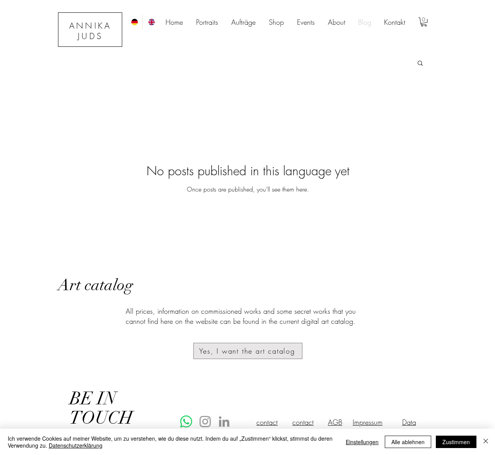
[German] (134, 21)
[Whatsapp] (186, 421)
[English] (150, 21)
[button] (423, 22)
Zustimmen (456, 442)
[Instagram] (205, 421)
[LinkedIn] (224, 421)
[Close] (485, 442)
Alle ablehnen (408, 442)
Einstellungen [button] (362, 442)
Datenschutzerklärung (75, 445)
